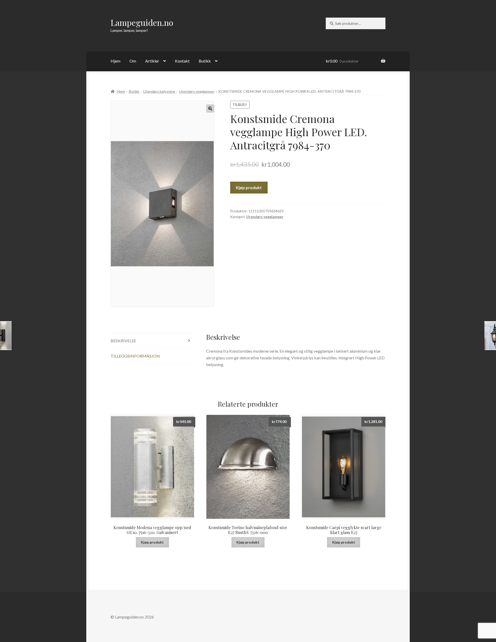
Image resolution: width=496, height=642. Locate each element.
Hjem (115, 60)
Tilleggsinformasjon (135, 355)
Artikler (152, 60)
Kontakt (182, 60)
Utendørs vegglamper (196, 91)
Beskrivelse (123, 340)
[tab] (152, 341)
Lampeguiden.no (142, 22)
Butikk (205, 60)
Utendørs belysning (159, 91)
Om (132, 60)
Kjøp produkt (249, 187)
